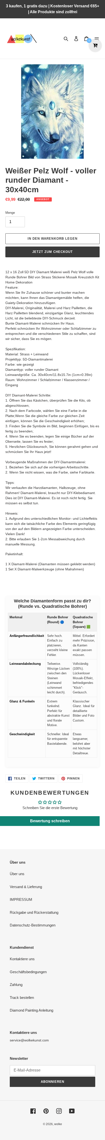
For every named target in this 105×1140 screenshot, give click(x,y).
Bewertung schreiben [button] (50, 821)
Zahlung (16, 984)
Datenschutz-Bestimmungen (32, 925)
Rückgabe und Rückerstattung (34, 912)
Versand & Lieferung (26, 887)
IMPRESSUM (21, 899)
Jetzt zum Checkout (52, 252)
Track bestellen (22, 997)
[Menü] (97, 38)
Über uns (17, 874)
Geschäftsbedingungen (28, 972)
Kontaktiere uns (22, 959)
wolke (58, 1124)
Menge (10, 212)
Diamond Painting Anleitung (31, 1010)
